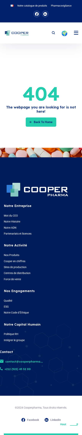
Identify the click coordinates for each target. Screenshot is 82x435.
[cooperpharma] (18, 33)
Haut (63, 424)
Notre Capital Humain (22, 324)
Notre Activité (15, 245)
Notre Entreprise (17, 206)
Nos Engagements (19, 291)
